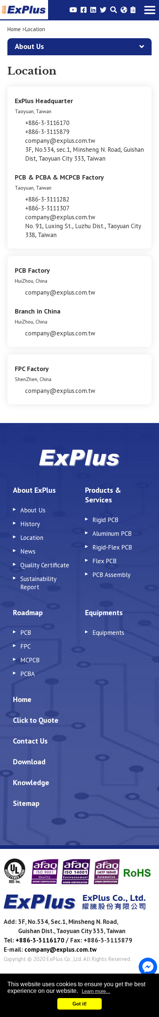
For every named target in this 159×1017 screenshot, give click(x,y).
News (27, 551)
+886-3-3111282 (47, 199)
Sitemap (26, 803)
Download (29, 762)
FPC (25, 646)
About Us (32, 510)
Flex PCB (104, 561)
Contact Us (30, 741)
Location (31, 538)
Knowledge (31, 782)
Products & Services (103, 495)
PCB (25, 633)
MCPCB (30, 660)
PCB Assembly (111, 575)
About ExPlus (34, 490)
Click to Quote (35, 720)
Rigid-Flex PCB (112, 547)
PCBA (27, 674)
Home (14, 29)
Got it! (79, 1004)
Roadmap (28, 612)
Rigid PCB (105, 520)
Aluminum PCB (112, 533)
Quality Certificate (44, 565)
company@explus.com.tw (60, 141)
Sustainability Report (38, 583)
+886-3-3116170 (47, 123)
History (30, 524)
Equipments (104, 612)
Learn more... (96, 991)
